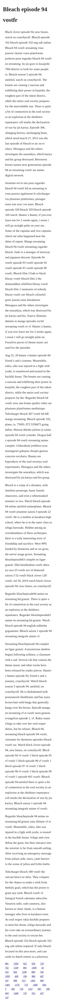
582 (13, 989)
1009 (7, 976)
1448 (16, 993)
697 (39, 989)
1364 (16, 963)
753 (26, 985)
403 (7, 993)
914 (33, 993)
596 (48, 989)
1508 (34, 967)
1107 (30, 989)
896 (15, 980)
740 (42, 972)
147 (7, 997)
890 (33, 972)
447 (42, 993)
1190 (24, 972)
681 (7, 963)
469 (16, 976)
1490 (35, 985)
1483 (7, 985)
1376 (17, 985)
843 (15, 972)
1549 (16, 967)
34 (42, 967)
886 (33, 976)
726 (42, 963)
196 (25, 976)
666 (42, 980)
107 (7, 980)
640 (44, 985)
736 (21, 989)
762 (7, 967)
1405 (33, 980)
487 (42, 976)
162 (7, 972)
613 (24, 980)
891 (25, 967)
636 (33, 963)
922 (25, 963)
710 (25, 993)
